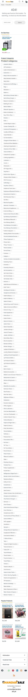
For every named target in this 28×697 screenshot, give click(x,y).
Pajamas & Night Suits (9, 422)
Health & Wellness (8, 298)
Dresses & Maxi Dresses (10, 177)
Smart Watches (7, 510)
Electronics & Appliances (10, 208)
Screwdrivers (7, 484)
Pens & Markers (7, 431)
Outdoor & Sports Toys (9, 417)
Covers (5, 163)
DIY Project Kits (7, 168)
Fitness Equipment (8, 239)
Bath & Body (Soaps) (9, 98)
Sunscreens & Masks (9, 535)
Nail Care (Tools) (8, 388)
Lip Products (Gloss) (9, 360)
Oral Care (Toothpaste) (9, 414)
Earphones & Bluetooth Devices (11, 191)
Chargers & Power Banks (10, 140)
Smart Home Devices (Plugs (11, 507)
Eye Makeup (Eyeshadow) (10, 216)
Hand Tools (6, 287)
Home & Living (7, 309)
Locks (5, 366)
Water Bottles (7, 586)
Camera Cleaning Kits (9, 126)
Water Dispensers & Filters (10, 589)
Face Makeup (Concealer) (10, 225)
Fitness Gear (7, 242)
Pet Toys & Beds (8, 448)
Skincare (6, 501)
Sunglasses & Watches (9, 532)
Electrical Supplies (8, 202)
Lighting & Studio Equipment (11, 355)
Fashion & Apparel (8, 230)
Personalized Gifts (8, 439)
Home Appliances (8, 312)
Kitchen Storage (8, 346)
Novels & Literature (8, 403)
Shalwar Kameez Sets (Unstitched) (12, 493)
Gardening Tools (8, 261)
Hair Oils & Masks (8, 276)
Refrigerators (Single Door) (10, 473)
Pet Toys (6, 445)
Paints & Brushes (8, 420)
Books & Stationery (8, 112)
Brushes (6, 118)
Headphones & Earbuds (9, 292)
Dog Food (6, 171)
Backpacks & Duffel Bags (10, 84)
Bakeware (6, 89)
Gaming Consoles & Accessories (12, 259)
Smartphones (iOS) (8, 513)
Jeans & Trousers (8, 332)
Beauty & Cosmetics (9, 101)
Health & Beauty (8, 295)
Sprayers (6, 527)
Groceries (6, 264)
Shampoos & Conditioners (10, 496)
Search (19, 1)
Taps (5, 541)
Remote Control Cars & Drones (11, 476)
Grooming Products (8, 267)
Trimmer (6, 563)
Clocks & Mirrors (8, 151)
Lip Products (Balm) (8, 357)
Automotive (6, 72)
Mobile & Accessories (9, 372)
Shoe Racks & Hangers (9, 498)
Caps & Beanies (7, 134)
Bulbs (5, 120)
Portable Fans (7, 465)
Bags (5, 86)
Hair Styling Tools (8, 278)
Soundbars (6, 524)
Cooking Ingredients (9, 157)
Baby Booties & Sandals (9, 78)
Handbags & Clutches (9, 290)
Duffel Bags (6, 182)
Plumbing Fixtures (8, 462)
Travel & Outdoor (8, 558)
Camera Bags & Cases (9, 123)
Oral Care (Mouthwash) (9, 411)
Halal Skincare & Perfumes (10, 284)
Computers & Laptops (9, 154)
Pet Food (6, 442)
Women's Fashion (8, 594)
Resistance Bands (8, 479)
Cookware (6, 160)
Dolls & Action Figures (9, 174)
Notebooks (6, 400)
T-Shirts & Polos (8, 538)
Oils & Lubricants (8, 408)
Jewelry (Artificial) (8, 335)
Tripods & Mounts (8, 566)
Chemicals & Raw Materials (10, 143)
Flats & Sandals (7, 247)
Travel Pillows (7, 561)
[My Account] (23, 1)
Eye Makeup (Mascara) (9, 219)
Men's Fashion (7, 369)
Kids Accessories (8, 340)
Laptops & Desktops (9, 349)
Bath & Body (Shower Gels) (10, 95)
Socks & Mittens (8, 518)
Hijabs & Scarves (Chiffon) (10, 307)
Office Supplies (7, 405)
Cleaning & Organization (10, 146)
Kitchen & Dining (8, 343)
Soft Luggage (7, 521)
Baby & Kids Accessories (10, 75)
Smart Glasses (7, 504)
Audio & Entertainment (9, 70)
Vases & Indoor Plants (9, 572)
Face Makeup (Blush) (9, 222)
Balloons (6, 92)
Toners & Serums (8, 546)
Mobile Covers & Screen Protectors (12, 374)
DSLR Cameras (7, 180)
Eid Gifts (6, 199)
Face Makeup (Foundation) (10, 228)
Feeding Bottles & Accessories (11, 233)
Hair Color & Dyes (8, 273)
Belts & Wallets (7, 106)
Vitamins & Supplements (10, 577)
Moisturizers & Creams (9, 377)
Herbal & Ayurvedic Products (11, 304)
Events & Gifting (8, 211)
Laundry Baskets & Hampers (11, 352)
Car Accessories (8, 137)
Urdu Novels (7, 569)
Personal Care (7, 436)
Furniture (6, 253)
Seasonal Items (7, 487)
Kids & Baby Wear (8, 338)
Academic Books (8, 64)
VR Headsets (7, 580)
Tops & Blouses (7, 552)
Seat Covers (7, 490)
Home (2, 4)
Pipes (5, 459)
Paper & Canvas (8, 425)
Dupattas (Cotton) (8, 185)
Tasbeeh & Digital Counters (10, 544)
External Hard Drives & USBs (11, 213)
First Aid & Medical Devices (10, 236)
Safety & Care (7, 482)
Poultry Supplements (9, 467)
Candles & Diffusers (8, 132)
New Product (7, 391)
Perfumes (6, 434)
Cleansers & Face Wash (9, 149)
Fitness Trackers (8, 245)
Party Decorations (8, 428)
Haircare (4, 36)
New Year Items (8, 394)
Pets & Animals (7, 450)
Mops (5, 383)
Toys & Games (7, 555)
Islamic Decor (7, 324)
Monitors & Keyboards (9, 380)
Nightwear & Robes (8, 397)
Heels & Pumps (7, 301)
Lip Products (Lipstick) (9, 363)
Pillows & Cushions (8, 456)
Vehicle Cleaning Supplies (10, 575)
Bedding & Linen (8, 103)
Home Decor (7, 315)
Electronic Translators (9, 205)
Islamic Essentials (8, 326)
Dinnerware (6, 165)
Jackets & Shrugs (8, 329)
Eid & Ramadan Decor (9, 197)
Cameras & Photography (10, 129)
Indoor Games (7, 318)
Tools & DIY (6, 549)
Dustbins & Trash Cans (9, 188)
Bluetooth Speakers (8, 109)
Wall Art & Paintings (8, 583)
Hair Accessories (8, 270)
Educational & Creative (9, 194)
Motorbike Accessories (9, 386)
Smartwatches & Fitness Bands (11, 515)
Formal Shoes (7, 250)
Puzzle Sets (6, 470)
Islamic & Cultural (8, 321)
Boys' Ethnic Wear (8, 115)
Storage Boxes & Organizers (11, 530)
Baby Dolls (6, 81)
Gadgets (6, 256)
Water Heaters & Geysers (10, 592)
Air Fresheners (7, 67)
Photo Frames (7, 453)
